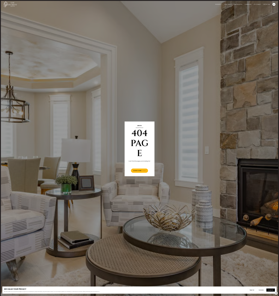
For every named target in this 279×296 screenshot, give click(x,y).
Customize (261, 290)
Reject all (252, 290)
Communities (248, 4)
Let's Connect (257, 4)
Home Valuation (238, 4)
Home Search (227, 4)
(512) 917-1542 (266, 4)
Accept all (270, 290)
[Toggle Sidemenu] (273, 4)
